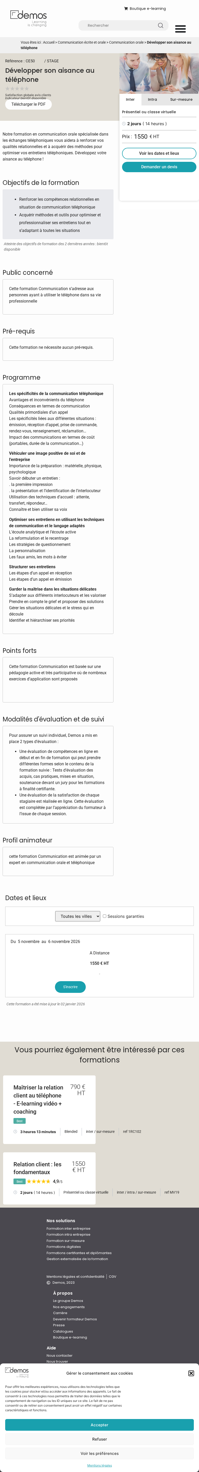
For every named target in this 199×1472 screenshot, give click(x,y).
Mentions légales (99, 1465)
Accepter (99, 1424)
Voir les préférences (100, 1453)
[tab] (130, 99)
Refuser (99, 1439)
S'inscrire (70, 987)
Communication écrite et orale (82, 42)
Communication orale (126, 42)
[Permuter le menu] (180, 29)
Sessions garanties (126, 916)
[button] (191, 1373)
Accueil (48, 42)
